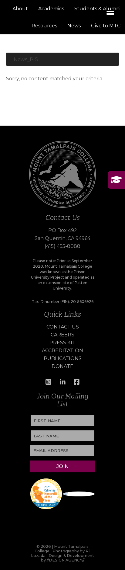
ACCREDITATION (62, 350)
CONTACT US (62, 327)
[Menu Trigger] (110, 13)
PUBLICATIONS (63, 358)
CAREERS (62, 335)
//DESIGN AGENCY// (65, 560)
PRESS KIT (62, 343)
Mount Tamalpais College (23, 27)
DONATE (62, 366)
